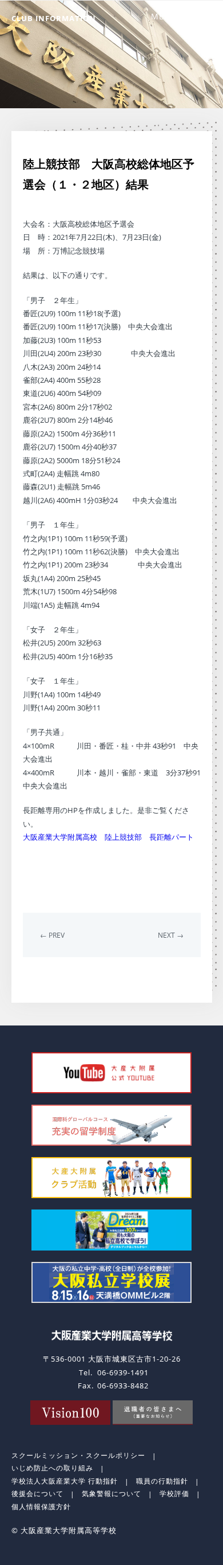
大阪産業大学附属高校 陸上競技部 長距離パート (108, 837)
